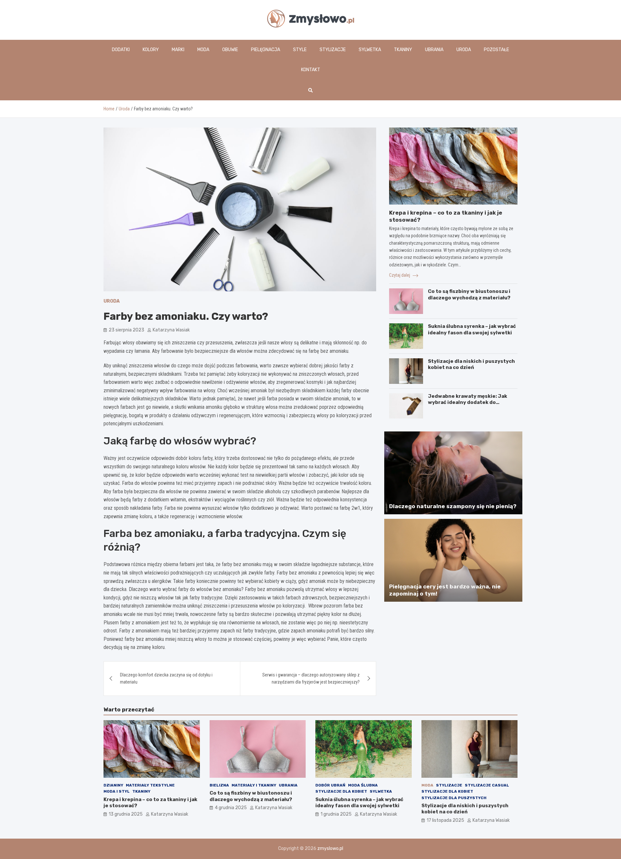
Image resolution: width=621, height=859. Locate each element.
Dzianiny (113, 785)
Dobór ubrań (330, 785)
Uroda (463, 49)
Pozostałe (496, 49)
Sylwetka (370, 49)
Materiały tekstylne (150, 785)
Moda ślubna (363, 785)
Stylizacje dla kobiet (341, 791)
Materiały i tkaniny (254, 785)
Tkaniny (403, 49)
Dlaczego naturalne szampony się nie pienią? (453, 506)
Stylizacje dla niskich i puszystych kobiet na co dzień (471, 364)
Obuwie (230, 49)
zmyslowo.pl (330, 848)
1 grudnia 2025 (336, 814)
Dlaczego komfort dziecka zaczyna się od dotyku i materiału (166, 678)
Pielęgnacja (265, 49)
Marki (178, 49)
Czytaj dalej (400, 275)
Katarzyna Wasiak (171, 330)
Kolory (151, 49)
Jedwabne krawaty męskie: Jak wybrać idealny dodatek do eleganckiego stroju (467, 402)
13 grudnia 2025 (126, 814)
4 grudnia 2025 (231, 807)
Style (300, 49)
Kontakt (310, 70)
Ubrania (434, 49)
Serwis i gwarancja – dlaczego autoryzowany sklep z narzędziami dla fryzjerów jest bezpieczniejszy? (311, 678)
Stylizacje (333, 49)
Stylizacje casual (487, 785)
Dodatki (121, 49)
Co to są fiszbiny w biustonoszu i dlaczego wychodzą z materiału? (469, 294)
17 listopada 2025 (445, 820)
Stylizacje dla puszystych (453, 798)
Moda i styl (117, 791)
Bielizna (219, 785)
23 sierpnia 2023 (126, 330)
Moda (203, 49)
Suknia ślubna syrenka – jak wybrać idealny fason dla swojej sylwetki (472, 329)
